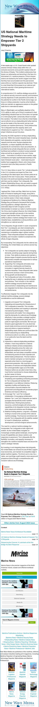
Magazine (19, 577)
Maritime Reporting (21, 642)
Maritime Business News (29, 644)
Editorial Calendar (19, 598)
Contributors (19, 591)
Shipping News (9, 642)
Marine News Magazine (11, 694)
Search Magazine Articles (11, 620)
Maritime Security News (25, 637)
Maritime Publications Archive (12, 633)
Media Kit (19, 602)
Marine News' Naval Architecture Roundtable (16, 532)
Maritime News (11, 637)
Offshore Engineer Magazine (33, 694)
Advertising (19, 594)
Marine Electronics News (12, 646)
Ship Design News (13, 644)
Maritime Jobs (30, 648)
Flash (27, 516)
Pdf (23, 516)
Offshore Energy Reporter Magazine (22, 695)
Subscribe (20, 573)
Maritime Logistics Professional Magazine (11, 675)
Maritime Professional (16, 648)
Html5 (33, 516)
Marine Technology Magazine (33, 674)
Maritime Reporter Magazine (22, 674)
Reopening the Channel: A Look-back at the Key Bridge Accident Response (17, 543)
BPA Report (19, 606)
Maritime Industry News (27, 640)
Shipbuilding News (11, 640)
